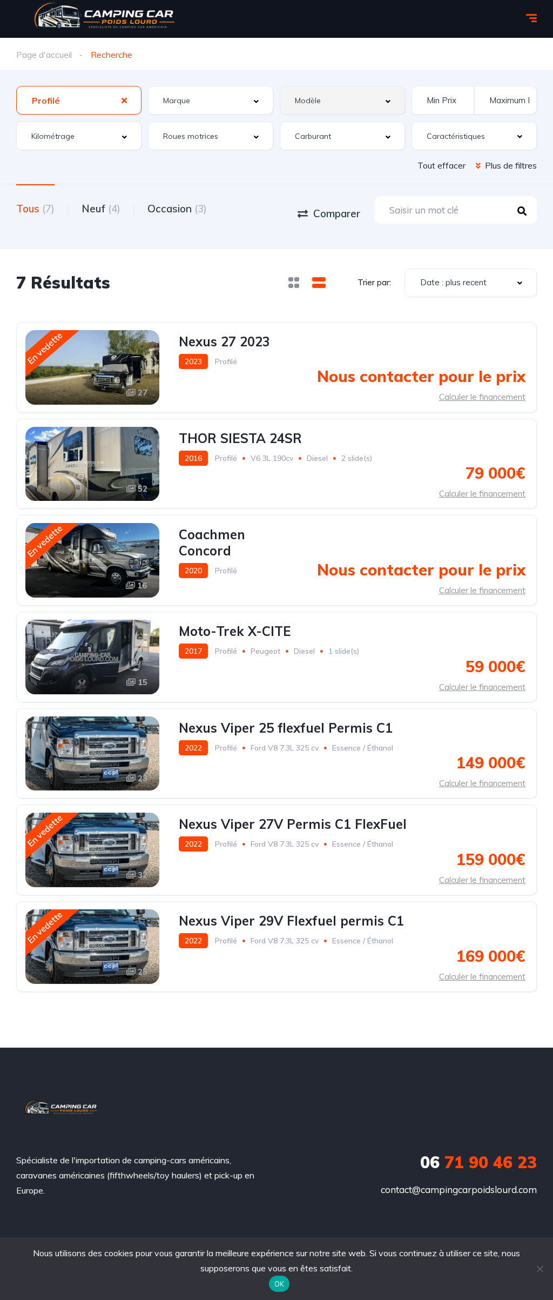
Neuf (101, 208)
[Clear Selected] (124, 100)
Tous (35, 208)
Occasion (177, 208)
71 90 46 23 (478, 1162)
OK (279, 1283)
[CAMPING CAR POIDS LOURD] (60, 1109)
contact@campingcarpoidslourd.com (459, 1189)
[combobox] (78, 100)
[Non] (539, 1268)
